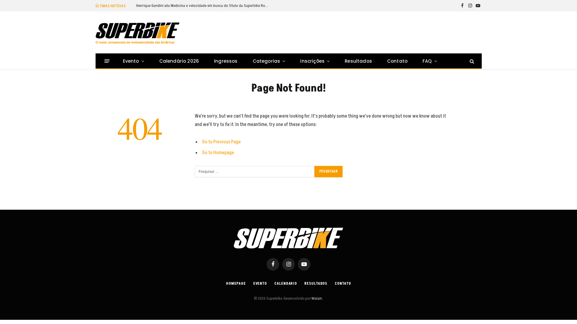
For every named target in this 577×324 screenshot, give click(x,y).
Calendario (285, 283)
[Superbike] (137, 33)
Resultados (358, 61)
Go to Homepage (218, 152)
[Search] (471, 61)
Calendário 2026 (179, 61)
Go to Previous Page (221, 142)
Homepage (236, 283)
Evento (131, 61)
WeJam (316, 298)
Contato (397, 61)
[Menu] (106, 61)
